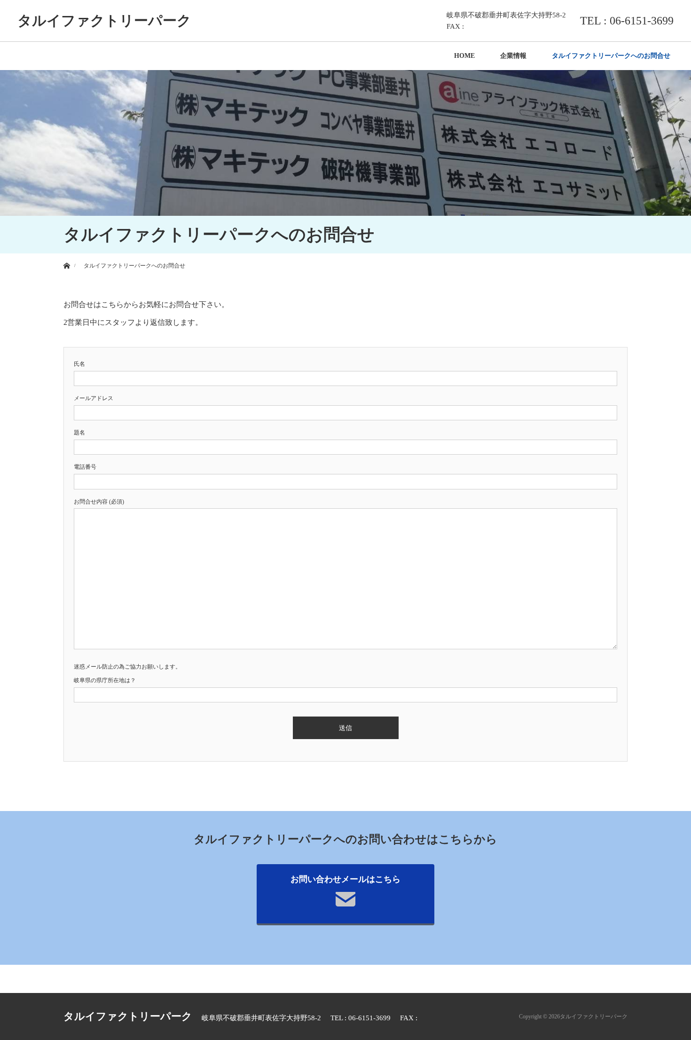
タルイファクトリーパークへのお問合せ (611, 55)
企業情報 (513, 55)
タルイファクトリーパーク (104, 20)
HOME (464, 55)
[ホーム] (66, 256)
